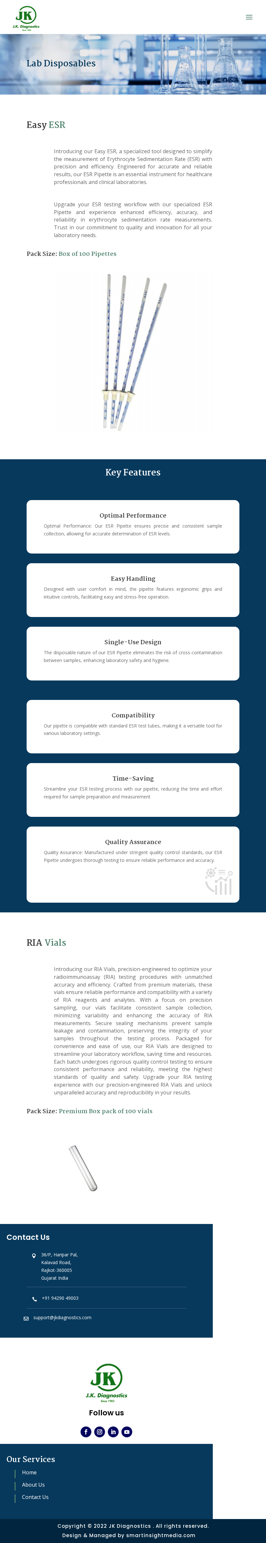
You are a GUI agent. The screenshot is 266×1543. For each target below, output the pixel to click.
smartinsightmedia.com (161, 1535)
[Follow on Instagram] (99, 1431)
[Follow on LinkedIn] (113, 1431)
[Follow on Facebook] (85, 1431)
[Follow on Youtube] (126, 1431)
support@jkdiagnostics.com (62, 1317)
